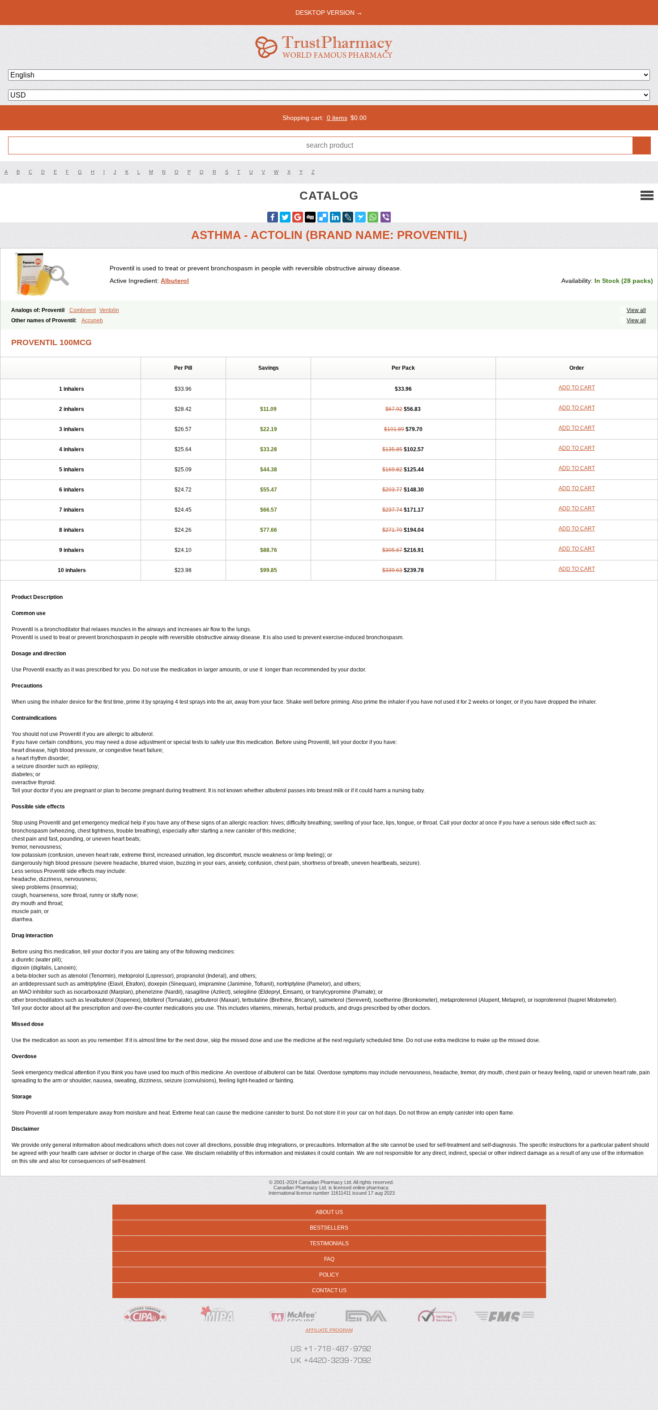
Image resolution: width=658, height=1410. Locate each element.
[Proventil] (58, 274)
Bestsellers (329, 1228)
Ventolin (109, 310)
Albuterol (175, 280)
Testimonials (329, 1243)
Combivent (82, 310)
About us (329, 1212)
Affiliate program (329, 1330)
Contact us (329, 1290)
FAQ (329, 1259)
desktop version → (329, 12)
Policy (329, 1275)
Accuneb (92, 320)
